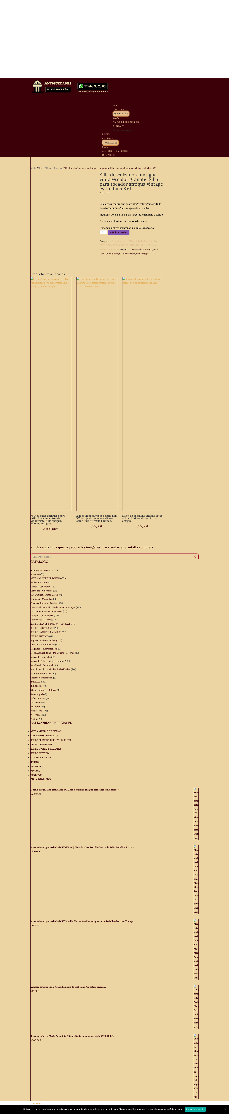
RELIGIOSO (36, 686)
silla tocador (129, 253)
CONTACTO (108, 155)
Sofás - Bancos (37, 698)
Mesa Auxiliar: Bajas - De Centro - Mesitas (52, 652)
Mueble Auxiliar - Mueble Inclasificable (50, 669)
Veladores (35, 706)
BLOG (105, 146)
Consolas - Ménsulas (41, 599)
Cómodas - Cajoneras (41, 590)
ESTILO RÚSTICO (39, 636)
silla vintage (142, 253)
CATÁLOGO (108, 138)
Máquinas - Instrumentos (43, 648)
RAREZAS (35, 681)
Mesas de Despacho (40, 657)
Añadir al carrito (118, 232)
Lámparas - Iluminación (42, 644)
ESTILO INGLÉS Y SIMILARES (45, 632)
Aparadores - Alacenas (41, 570)
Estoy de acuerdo (195, 1109)
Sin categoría (37, 694)
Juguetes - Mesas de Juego (44, 640)
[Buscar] (195, 557)
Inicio (33, 168)
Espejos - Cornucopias (41, 615)
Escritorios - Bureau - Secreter (46, 611)
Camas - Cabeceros (40, 586)
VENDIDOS (36, 710)
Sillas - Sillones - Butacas (50, 168)
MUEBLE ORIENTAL (40, 673)
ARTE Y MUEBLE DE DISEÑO (45, 578)
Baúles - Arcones (39, 582)
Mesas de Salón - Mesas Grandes (47, 661)
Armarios (35, 574)
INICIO (106, 134)
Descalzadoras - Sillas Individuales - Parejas (134, 241)
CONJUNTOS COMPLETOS (44, 594)
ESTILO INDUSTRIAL (41, 628)
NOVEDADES (121, 113)
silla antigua (115, 253)
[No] (225, 1109)
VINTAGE (35, 714)
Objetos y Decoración (41, 677)
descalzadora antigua (141, 249)
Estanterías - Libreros (41, 619)
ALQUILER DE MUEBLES (126, 122)
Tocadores (114, 249)
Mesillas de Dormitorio (42, 665)
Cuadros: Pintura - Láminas (44, 603)
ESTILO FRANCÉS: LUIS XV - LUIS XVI (119, 245)
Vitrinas (34, 719)
